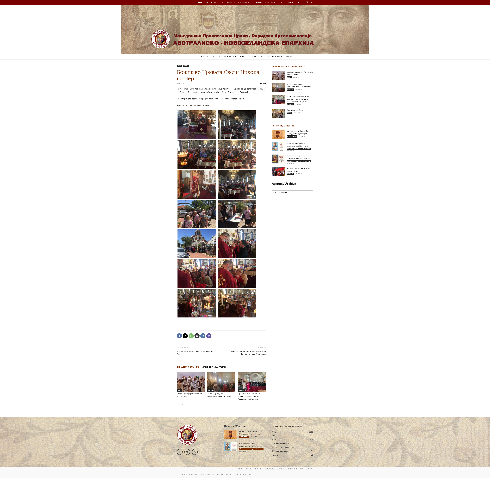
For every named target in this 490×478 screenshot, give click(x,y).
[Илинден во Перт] (278, 113)
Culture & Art (273, 56)
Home (199, 2)
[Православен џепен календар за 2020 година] (278, 159)
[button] (299, 2)
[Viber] (208, 335)
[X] (311, 2)
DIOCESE (217, 2)
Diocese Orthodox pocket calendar (298, 149)
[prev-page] (178, 404)
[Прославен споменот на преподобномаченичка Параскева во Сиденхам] (252, 382)
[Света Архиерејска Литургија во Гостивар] (191, 382)
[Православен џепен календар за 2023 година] (278, 146)
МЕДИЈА (290, 56)
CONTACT (289, 2)
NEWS (215, 56)
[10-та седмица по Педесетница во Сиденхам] (221, 382)
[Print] (197, 335)
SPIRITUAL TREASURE (250, 56)
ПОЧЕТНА (205, 56)
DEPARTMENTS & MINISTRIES (264, 2)
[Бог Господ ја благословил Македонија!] (278, 171)
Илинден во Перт (295, 110)
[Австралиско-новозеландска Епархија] (245, 29)
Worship (185, 66)
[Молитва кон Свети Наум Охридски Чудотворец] (278, 134)
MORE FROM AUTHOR (213, 367)
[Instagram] (307, 2)
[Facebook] (303, 2)
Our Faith (229, 56)
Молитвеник (291, 136)
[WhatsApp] (191, 335)
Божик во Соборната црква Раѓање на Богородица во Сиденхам (247, 352)
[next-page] (182, 404)
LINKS (281, 2)
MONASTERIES (243, 2)
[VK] (202, 335)
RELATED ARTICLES (188, 367)
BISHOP (207, 2)
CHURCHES (229, 2)
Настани (290, 174)
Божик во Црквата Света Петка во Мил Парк (195, 352)
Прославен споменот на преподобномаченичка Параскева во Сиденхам (249, 396)
